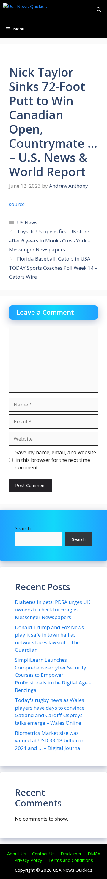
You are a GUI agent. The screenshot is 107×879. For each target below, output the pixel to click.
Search (23, 528)
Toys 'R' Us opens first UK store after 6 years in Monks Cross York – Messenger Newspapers (49, 240)
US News (27, 222)
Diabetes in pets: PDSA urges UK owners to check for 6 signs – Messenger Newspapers (52, 610)
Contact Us (43, 853)
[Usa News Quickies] (36, 9)
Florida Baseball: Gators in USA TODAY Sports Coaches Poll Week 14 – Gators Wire (53, 267)
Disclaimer (71, 853)
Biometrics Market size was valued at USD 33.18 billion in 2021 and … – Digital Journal (49, 740)
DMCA (94, 853)
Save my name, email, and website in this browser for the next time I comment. (55, 460)
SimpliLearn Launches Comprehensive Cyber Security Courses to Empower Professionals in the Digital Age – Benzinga (53, 674)
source (17, 204)
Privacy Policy (28, 860)
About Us (16, 853)
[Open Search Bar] (99, 9)
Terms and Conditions (70, 860)
